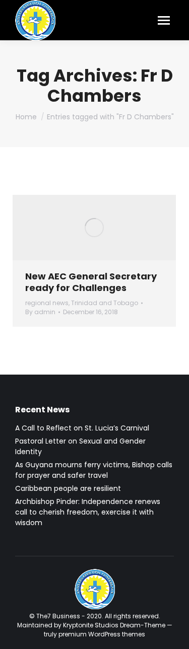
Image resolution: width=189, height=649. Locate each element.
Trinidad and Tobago (104, 303)
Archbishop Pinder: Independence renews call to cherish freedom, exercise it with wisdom (87, 512)
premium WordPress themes (101, 634)
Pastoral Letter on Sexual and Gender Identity (80, 446)
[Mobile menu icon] (164, 20)
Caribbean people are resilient (68, 488)
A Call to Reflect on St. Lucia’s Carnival (82, 428)
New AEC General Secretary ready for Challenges (91, 282)
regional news (47, 303)
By (40, 312)
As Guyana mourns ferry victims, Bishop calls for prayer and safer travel (93, 470)
